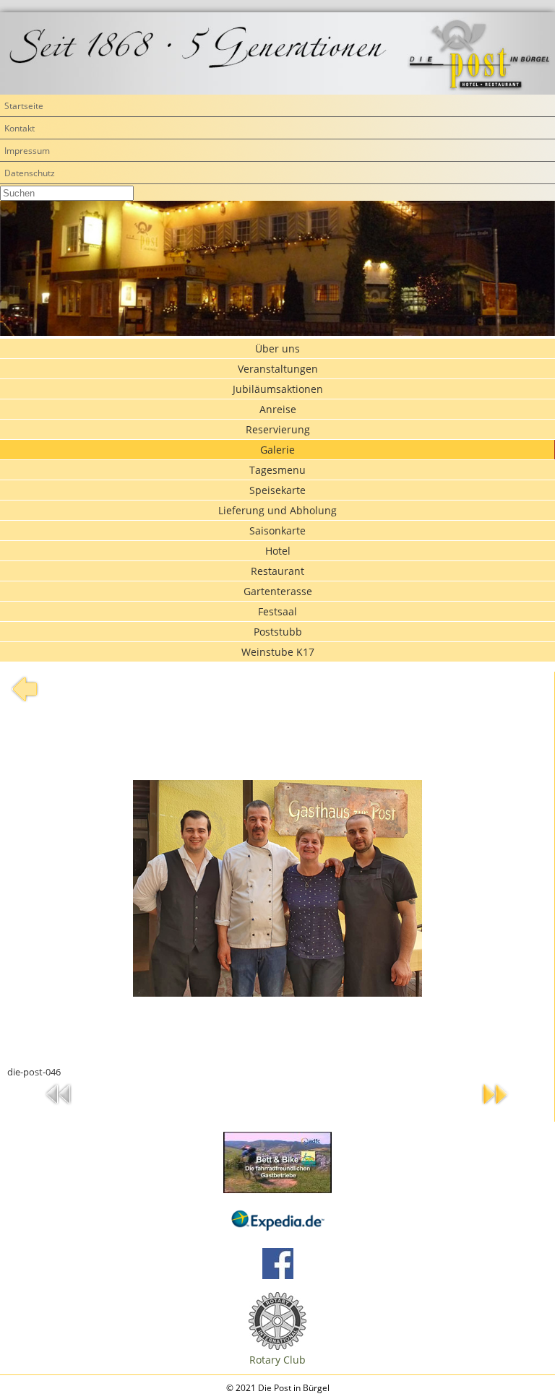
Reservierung (278, 429)
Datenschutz (29, 173)
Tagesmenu (277, 470)
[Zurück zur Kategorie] (24, 702)
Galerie (277, 449)
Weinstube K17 (277, 652)
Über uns (277, 348)
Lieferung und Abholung (277, 510)
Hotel (278, 551)
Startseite (23, 106)
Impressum (27, 150)
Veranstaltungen (278, 369)
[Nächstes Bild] (495, 1107)
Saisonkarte (277, 530)
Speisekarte (277, 490)
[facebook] (277, 1275)
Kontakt (19, 128)
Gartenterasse (278, 591)
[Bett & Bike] (277, 1162)
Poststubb (278, 631)
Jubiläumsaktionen (278, 389)
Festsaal (277, 611)
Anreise (277, 409)
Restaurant (277, 571)
